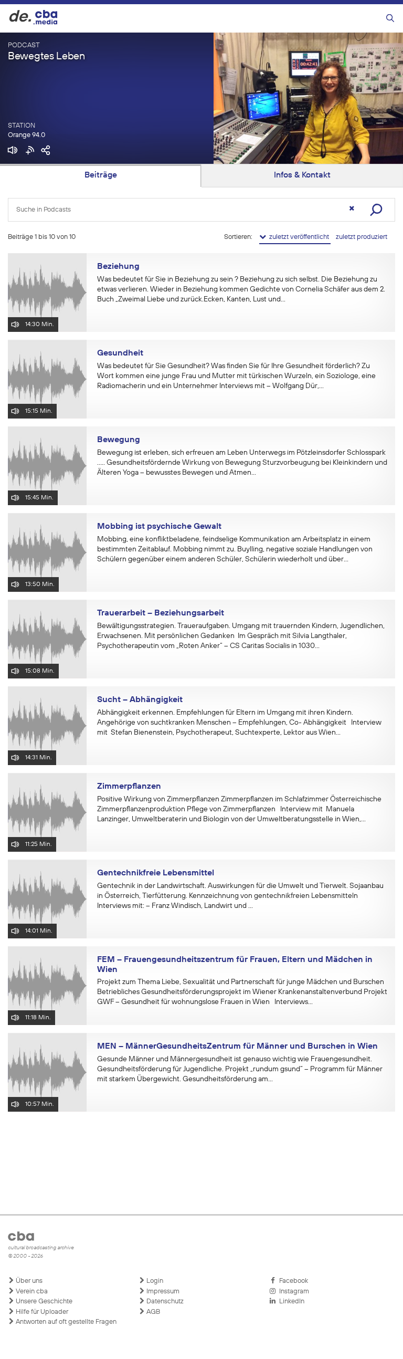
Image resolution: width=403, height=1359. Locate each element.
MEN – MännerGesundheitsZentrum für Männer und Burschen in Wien (237, 1046)
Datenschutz (164, 1301)
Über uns (28, 1281)
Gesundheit (120, 353)
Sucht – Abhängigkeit (140, 700)
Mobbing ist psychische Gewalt (159, 526)
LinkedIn (290, 1301)
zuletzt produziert (361, 237)
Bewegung (118, 440)
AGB (152, 1312)
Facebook (292, 1281)
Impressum (162, 1291)
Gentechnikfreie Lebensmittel (155, 873)
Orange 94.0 (26, 135)
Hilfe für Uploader (41, 1312)
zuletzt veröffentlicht (298, 237)
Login (154, 1281)
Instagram (292, 1291)
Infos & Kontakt (302, 175)
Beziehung (118, 267)
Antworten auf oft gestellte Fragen (65, 1322)
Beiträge (100, 175)
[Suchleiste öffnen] (390, 18)
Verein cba (31, 1291)
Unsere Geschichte (43, 1301)
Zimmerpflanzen (129, 786)
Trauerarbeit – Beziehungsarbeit (160, 613)
